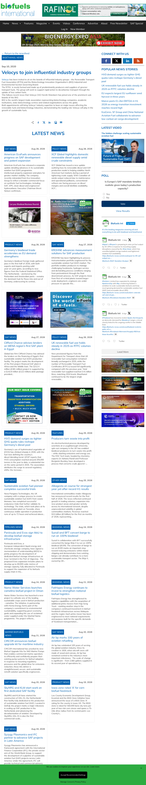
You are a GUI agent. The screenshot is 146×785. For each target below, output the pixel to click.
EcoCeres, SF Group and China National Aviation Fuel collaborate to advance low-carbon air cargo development (122, 115)
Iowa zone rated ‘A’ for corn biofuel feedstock (67, 689)
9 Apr (124, 277)
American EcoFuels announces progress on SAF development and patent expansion (22, 157)
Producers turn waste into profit (70, 438)
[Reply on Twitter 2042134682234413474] (104, 341)
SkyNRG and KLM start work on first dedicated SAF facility (23, 689)
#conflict (110, 334)
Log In (64, 29)
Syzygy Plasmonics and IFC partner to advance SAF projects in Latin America (23, 737)
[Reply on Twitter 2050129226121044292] (104, 268)
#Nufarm (105, 281)
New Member (77, 29)
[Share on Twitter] (43, 122)
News (15, 23)
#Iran (125, 249)
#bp (117, 283)
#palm (129, 318)
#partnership (107, 283)
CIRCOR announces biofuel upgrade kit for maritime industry (23, 642)
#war (129, 249)
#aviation (118, 261)
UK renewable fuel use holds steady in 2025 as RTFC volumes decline (71, 346)
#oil (134, 318)
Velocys (5, 79)
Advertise (93, 23)
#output (125, 261)
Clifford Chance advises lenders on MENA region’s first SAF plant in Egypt (23, 346)
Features (29, 23)
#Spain (105, 244)
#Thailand (106, 318)
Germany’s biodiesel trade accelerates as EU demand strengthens (20, 253)
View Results (123, 211)
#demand (123, 331)
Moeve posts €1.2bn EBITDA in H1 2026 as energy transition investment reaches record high (121, 104)
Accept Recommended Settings (73, 775)
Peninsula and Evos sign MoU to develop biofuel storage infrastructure (23, 536)
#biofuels (106, 261)
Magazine (41, 23)
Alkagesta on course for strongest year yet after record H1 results (71, 487)
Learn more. (95, 767)
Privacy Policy (80, 782)
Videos (66, 23)
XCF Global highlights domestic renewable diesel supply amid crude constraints (69, 157)
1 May (124, 240)
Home (6, 23)
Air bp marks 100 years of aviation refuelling (67, 639)
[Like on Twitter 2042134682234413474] (115, 341)
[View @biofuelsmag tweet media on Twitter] (130, 261)
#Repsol (112, 244)
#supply (130, 331)
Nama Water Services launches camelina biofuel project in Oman (23, 589)
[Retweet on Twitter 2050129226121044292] (109, 268)
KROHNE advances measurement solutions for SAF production (71, 251)
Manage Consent (67, 782)
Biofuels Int (114, 239)
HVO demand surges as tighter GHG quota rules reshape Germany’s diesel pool (22, 441)
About (104, 23)
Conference (79, 23)
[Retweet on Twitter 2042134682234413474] (109, 341)
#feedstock (114, 297)
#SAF (112, 261)
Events (56, 23)
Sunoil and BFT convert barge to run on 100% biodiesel (70, 534)
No (107, 197)
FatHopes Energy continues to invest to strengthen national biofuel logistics (69, 591)
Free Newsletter (118, 23)
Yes (108, 194)
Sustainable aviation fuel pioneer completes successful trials (23, 487)
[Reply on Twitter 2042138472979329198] (104, 305)
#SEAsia (137, 331)
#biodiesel (126, 320)
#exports (139, 318)
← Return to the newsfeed (15, 53)
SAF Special (136, 23)
